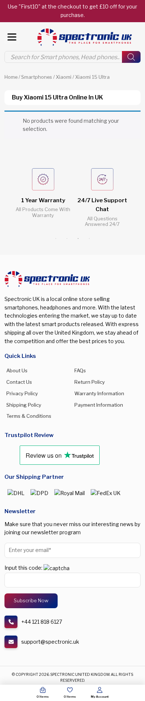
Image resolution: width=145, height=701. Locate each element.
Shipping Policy (23, 405)
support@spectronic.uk (50, 642)
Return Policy (89, 382)
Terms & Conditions (28, 416)
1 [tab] (55, 238)
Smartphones (36, 77)
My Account (100, 696)
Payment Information (98, 405)
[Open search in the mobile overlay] (72, 57)
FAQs (80, 370)
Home (10, 77)
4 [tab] (89, 238)
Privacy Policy (22, 393)
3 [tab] (78, 238)
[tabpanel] (42, 199)
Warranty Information (99, 393)
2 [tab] (67, 238)
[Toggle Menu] (11, 37)
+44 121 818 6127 (41, 622)
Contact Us (19, 382)
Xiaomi (63, 77)
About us (17, 370)
